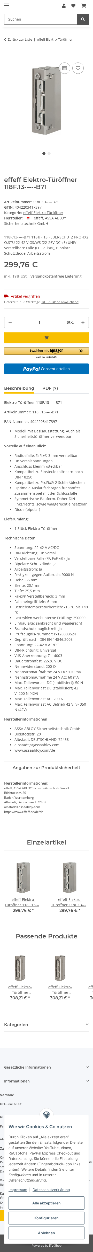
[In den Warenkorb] (8, 55)
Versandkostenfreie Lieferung (56, 276)
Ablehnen (46, 1233)
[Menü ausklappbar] (6, 3)
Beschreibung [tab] (19, 388)
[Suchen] (83, 19)
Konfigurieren (46, 1218)
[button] (63, 6)
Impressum (18, 1189)
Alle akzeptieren (46, 1203)
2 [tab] (49, 153)
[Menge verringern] (10, 322)
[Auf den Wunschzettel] (78, 68)
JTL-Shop (55, 1245)
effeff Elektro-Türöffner (43, 212)
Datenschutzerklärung (51, 1189)
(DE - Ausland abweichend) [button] (60, 302)
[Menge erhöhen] (83, 322)
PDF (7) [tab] (50, 388)
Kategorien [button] (16, 1024)
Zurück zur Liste (20, 39)
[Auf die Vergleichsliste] (64, 68)
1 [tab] (43, 153)
